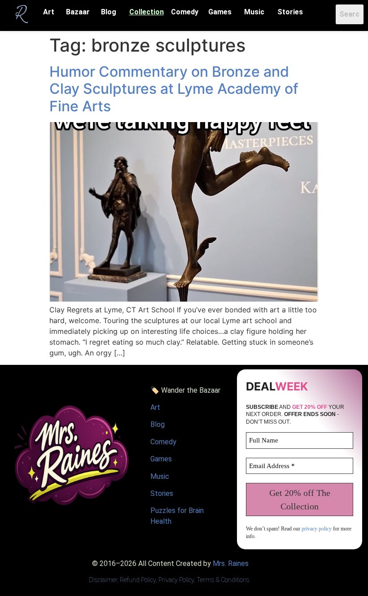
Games (220, 12)
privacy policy (317, 529)
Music (254, 12)
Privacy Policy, (176, 579)
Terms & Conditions (223, 579)
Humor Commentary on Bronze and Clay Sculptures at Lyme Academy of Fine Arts (173, 89)
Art (48, 12)
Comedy (184, 12)
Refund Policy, (139, 579)
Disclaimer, (104, 579)
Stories (290, 12)
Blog (108, 12)
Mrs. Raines (231, 563)
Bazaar (78, 12)
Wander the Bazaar (190, 390)
